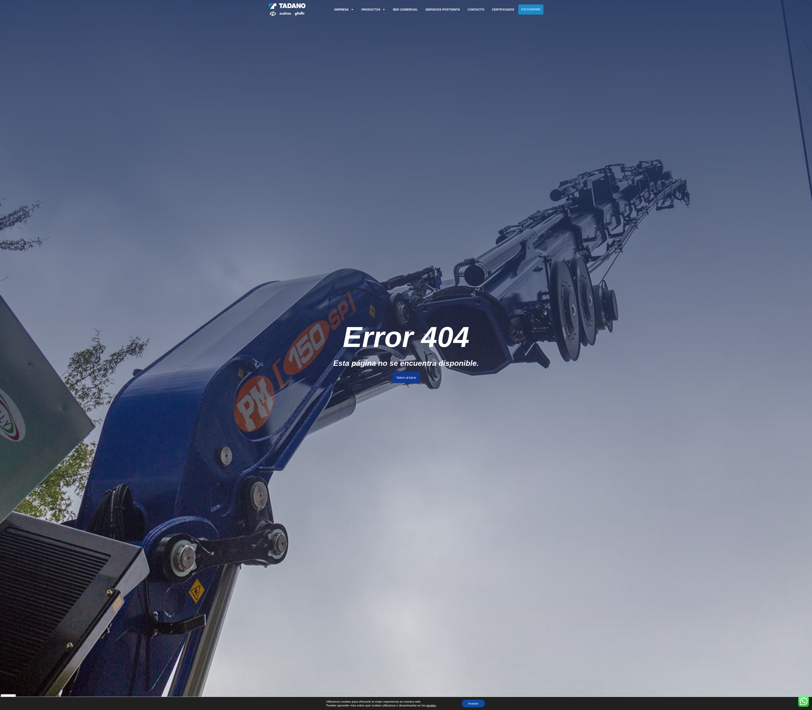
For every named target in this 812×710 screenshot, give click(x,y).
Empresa (341, 9)
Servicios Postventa (442, 9)
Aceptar (473, 703)
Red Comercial (405, 9)
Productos (370, 9)
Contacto (476, 9)
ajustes (431, 705)
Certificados (503, 9)
